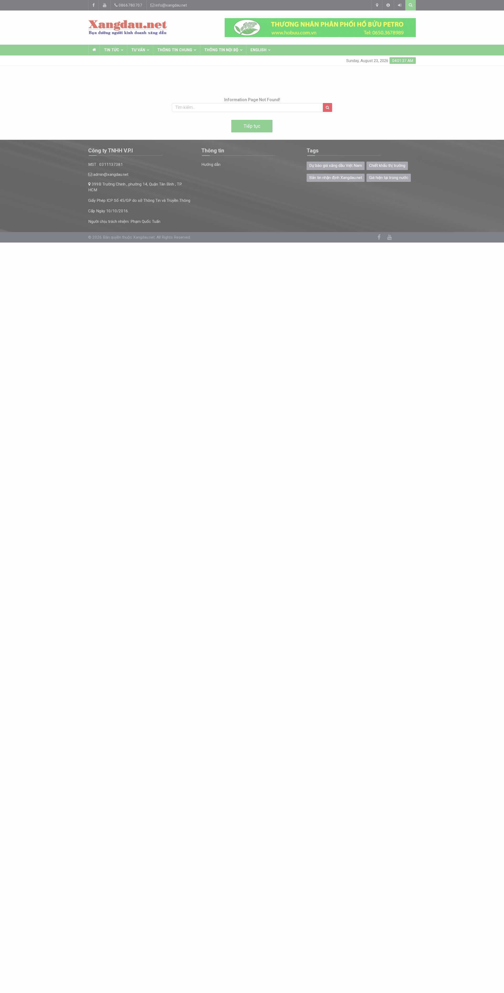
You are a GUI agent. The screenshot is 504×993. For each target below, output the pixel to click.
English (258, 50)
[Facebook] (93, 5)
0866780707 (130, 5)
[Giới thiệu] (388, 5)
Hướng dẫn (210, 164)
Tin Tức (111, 50)
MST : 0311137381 (105, 164)
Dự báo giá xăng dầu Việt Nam (335, 165)
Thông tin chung (174, 50)
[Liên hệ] (377, 5)
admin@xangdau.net (110, 174)
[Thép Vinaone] (320, 27)
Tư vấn (138, 50)
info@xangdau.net (170, 5)
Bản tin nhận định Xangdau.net (335, 177)
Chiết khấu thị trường (387, 165)
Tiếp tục (251, 126)
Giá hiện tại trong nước (388, 177)
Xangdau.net (144, 237)
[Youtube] (104, 5)
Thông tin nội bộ (221, 50)
